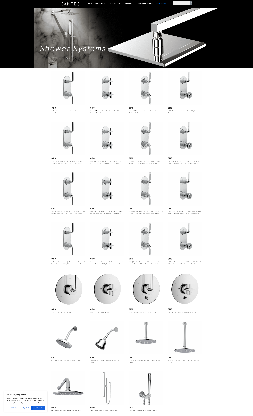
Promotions (161, 4)
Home (90, 4)
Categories (115, 4)
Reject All (26, 408)
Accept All (38, 408)
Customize (12, 408)
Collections (100, 4)
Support (128, 4)
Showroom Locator (144, 4)
